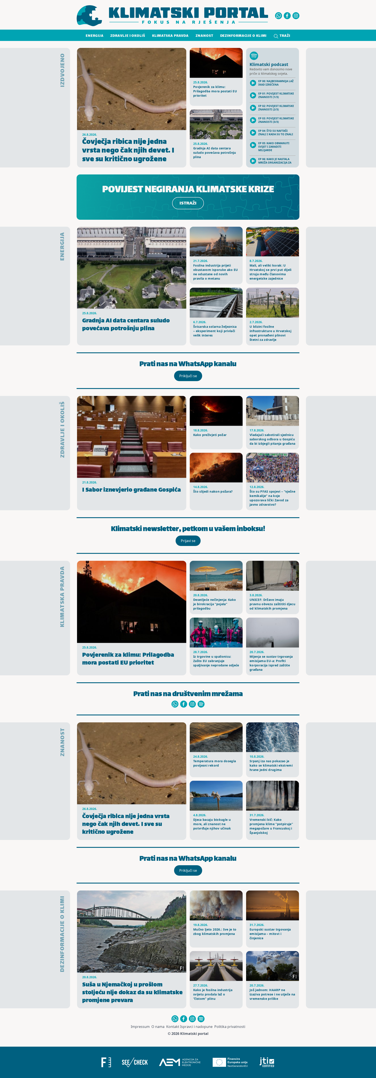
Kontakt (172, 1026)
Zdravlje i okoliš (127, 36)
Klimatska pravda (170, 36)
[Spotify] (201, 704)
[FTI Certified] (267, 1062)
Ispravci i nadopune (196, 1026)
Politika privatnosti (229, 1026)
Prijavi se (188, 540)
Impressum (140, 1026)
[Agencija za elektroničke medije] (179, 1062)
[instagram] (295, 15)
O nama (157, 1026)
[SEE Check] (135, 1062)
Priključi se (188, 375)
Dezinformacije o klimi (243, 36)
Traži (284, 36)
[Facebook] (287, 15)
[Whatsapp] (278, 15)
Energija (94, 36)
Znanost (204, 36)
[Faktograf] (106, 1062)
